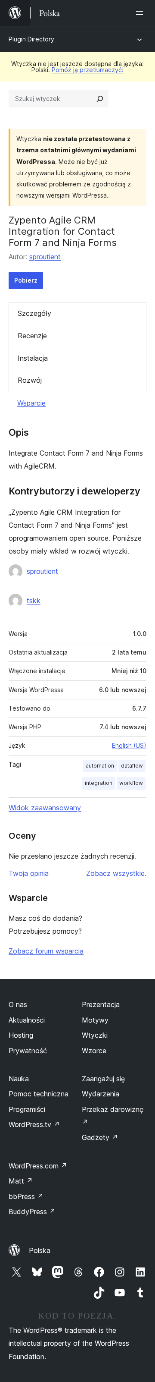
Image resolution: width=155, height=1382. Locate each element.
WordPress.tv (34, 1124)
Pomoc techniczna (38, 1093)
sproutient (45, 256)
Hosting (21, 1035)
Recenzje (32, 335)
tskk (33, 600)
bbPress (26, 1196)
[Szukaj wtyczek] (99, 98)
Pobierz (25, 280)
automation (100, 765)
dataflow (132, 765)
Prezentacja (101, 1004)
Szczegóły (34, 313)
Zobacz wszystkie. (116, 873)
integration (98, 783)
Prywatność (28, 1050)
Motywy (95, 1020)
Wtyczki (95, 1035)
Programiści (27, 1109)
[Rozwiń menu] (141, 13)
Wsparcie (31, 403)
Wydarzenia (100, 1093)
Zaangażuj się (103, 1078)
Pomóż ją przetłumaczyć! (88, 69)
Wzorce (94, 1050)
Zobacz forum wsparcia (46, 951)
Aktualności (27, 1020)
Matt (21, 1181)
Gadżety (100, 1137)
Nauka (19, 1078)
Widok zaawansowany (45, 807)
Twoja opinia (29, 873)
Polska (39, 1250)
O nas (18, 1004)
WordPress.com (38, 1166)
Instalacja (33, 358)
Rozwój (30, 380)
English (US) (129, 745)
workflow (131, 783)
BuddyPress (32, 1211)
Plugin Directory (31, 39)
